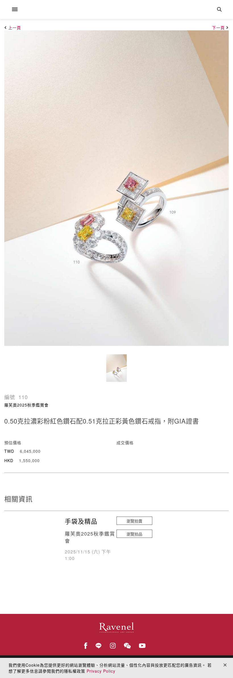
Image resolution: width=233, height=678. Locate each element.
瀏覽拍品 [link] (134, 534)
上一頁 (14, 27)
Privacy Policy (101, 671)
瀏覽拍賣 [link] (134, 521)
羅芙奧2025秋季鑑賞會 (26, 405)
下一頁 (218, 27)
